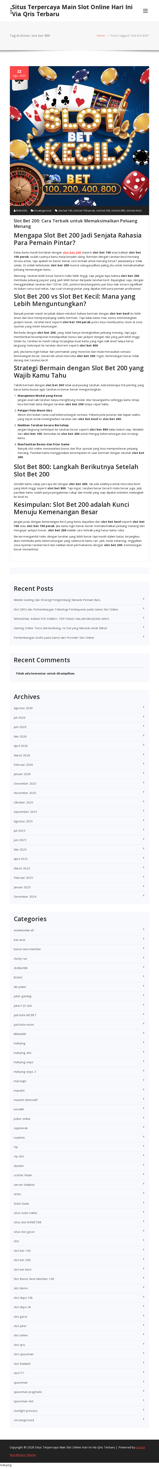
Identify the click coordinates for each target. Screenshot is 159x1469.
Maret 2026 (22, 755)
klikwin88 (20, 1034)
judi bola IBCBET (25, 1015)
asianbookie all (24, 930)
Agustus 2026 (23, 708)
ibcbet (18, 977)
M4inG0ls (21, 210)
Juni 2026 (20, 727)
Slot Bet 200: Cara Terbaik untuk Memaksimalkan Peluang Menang (75, 223)
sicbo (17, 1194)
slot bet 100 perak (84, 210)
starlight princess (26, 1411)
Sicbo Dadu (21, 1203)
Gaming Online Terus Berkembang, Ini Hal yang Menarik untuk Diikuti (60, 628)
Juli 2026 (19, 717)
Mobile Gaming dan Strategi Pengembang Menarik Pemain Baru (57, 600)
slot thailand (22, 1364)
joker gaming (22, 996)
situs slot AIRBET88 (27, 1222)
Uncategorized (42, 210)
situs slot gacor (24, 1232)
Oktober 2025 (23, 802)
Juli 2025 (19, 830)
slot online (21, 1335)
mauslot (19, 1090)
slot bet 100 (65, 210)
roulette (19, 1137)
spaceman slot (24, 1401)
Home (101, 35)
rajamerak (21, 1128)
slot (16, 1241)
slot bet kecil (134, 210)
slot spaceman (24, 1354)
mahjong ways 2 (25, 1071)
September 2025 (25, 812)
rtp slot (19, 1156)
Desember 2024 (25, 896)
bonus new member (27, 949)
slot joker (20, 1326)
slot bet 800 (118, 210)
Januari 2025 (22, 887)
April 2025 (21, 859)
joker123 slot (23, 1006)
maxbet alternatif (25, 1100)
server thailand (24, 1185)
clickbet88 (21, 968)
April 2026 (21, 746)
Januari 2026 (22, 774)
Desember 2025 (25, 783)
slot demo (21, 1288)
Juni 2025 (20, 840)
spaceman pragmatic (28, 1392)
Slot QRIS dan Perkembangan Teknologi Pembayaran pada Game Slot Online (66, 609)
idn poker (20, 987)
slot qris (19, 1345)
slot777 (19, 1373)
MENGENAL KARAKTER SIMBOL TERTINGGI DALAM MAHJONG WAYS (61, 619)
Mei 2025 (20, 849)
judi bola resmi (24, 1024)
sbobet (19, 1166)
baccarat (20, 940)
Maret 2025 (22, 868)
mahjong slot (22, 1053)
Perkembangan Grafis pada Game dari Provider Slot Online (54, 637)
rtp (16, 1147)
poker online (22, 1119)
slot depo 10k (23, 1298)
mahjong (19, 1043)
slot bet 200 (103, 210)
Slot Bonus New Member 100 (34, 1279)
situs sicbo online (25, 1213)
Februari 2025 (23, 878)
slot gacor (21, 1316)
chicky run (20, 958)
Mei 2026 (20, 736)
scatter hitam (23, 1175)
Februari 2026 (23, 765)
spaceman (21, 1382)
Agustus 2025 (23, 821)
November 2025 (25, 793)
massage (20, 1081)
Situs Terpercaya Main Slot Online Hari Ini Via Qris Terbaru (72, 11)
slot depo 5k (22, 1307)
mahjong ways (23, 1062)
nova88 (19, 1109)
